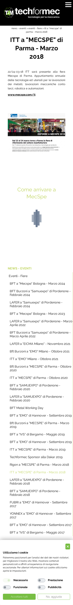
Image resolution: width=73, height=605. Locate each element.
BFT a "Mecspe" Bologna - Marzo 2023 (37, 314)
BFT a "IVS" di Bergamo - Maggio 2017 (37, 532)
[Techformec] (32, 13)
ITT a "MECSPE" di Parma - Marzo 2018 (37, 472)
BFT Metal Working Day (26, 408)
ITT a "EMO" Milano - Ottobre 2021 (34, 359)
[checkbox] (7, 580)
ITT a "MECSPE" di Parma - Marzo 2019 (37, 449)
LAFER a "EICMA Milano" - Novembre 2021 (40, 344)
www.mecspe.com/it (21, 94)
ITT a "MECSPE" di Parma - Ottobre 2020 (39, 378)
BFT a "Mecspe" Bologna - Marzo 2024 (37, 283)
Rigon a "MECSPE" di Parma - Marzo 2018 (39, 464)
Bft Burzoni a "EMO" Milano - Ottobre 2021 (39, 351)
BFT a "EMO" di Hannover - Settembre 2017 (41, 525)
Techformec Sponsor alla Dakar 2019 (36, 457)
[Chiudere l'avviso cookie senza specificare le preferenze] (67, 547)
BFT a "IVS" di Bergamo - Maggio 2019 (37, 434)
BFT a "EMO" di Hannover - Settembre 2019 (41, 415)
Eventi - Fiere (18, 276)
